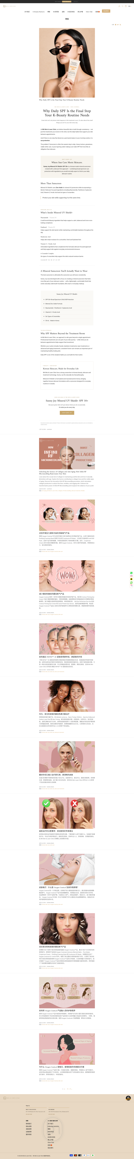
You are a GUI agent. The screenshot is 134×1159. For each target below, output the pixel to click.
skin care (60, 551)
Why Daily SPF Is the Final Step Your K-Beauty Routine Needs (61, 100)
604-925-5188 (29, 1114)
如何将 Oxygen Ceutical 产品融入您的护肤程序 (57, 1010)
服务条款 (28, 1134)
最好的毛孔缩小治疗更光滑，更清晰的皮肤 (56, 775)
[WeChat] (131, 582)
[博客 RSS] (120, 24)
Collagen (60, 490)
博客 (48, 12)
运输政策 (28, 1132)
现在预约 (106, 11)
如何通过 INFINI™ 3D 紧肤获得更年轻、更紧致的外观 (60, 657)
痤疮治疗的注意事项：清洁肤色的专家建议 (56, 831)
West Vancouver (66, 1)
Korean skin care (46, 551)
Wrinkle (83, 490)
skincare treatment (76, 490)
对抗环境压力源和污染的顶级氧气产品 (54, 533)
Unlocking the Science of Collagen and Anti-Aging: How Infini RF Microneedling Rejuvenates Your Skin (62, 473)
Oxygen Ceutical (54, 551)
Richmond (76, 1)
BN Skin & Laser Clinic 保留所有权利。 (42, 1155)
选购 (63, 12)
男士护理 (80, 12)
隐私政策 (28, 1126)
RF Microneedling (67, 490)
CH (129, 6)
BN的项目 (56, 12)
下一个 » (69, 1089)
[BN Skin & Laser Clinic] (9, 6)
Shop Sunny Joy (67, 412)
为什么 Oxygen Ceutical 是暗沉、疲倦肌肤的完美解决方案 (61, 1067)
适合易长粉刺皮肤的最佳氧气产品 (52, 947)
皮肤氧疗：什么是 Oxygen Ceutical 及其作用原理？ (59, 887)
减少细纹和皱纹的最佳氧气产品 (51, 594)
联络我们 (28, 1123)
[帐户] (119, 6)
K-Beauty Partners (38, 12)
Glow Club (89, 12)
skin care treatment (59, 671)
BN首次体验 (71, 12)
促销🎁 (97, 12)
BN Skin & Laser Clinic (52, 490)
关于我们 (27, 12)
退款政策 (28, 1129)
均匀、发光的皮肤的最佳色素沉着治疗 (54, 714)
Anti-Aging (44, 490)
